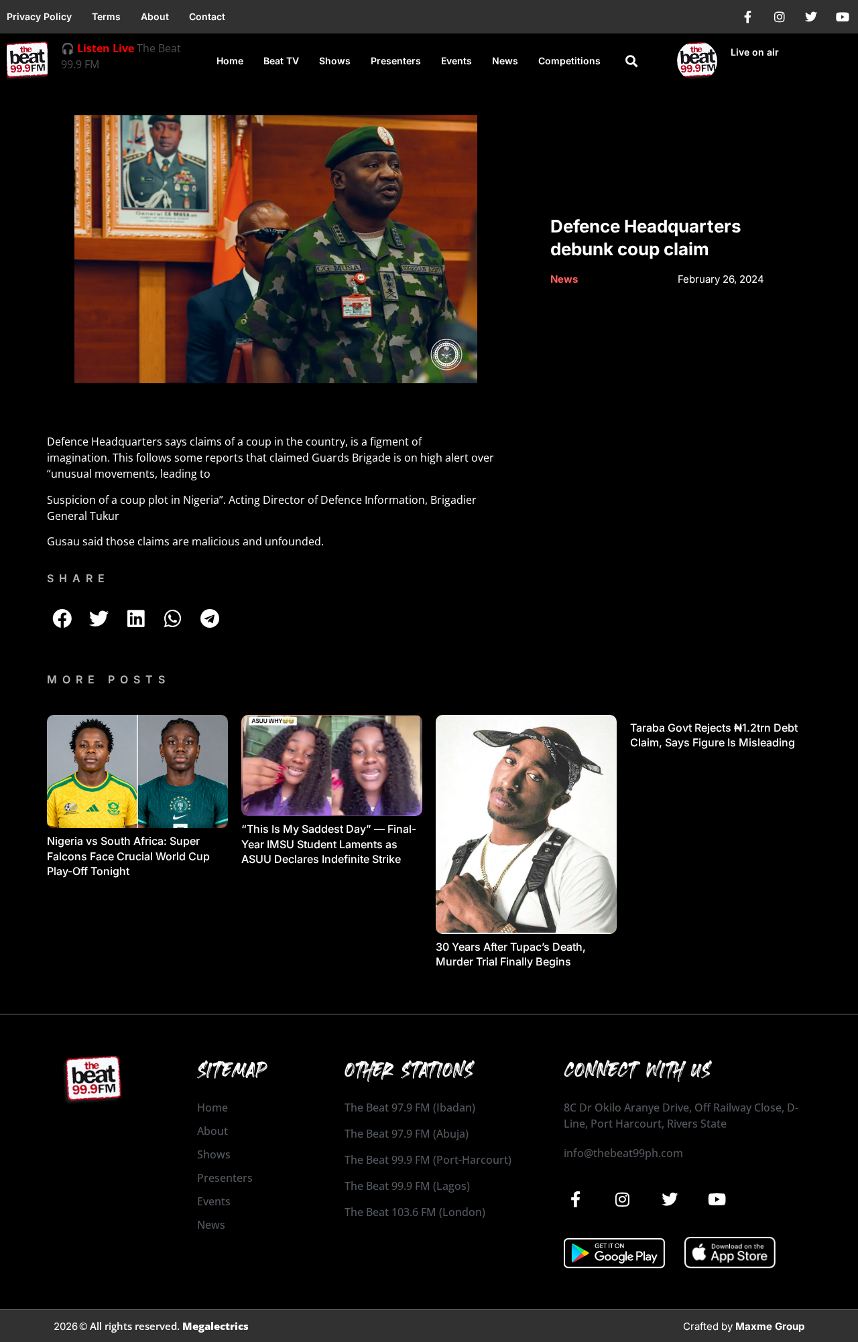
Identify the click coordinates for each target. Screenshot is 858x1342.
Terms (106, 16)
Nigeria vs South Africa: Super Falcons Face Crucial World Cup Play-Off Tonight (128, 856)
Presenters (396, 60)
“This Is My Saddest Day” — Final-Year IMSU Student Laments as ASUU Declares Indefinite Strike (328, 844)
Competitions (569, 60)
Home (230, 60)
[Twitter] (811, 17)
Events (456, 60)
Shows (335, 60)
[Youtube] (843, 17)
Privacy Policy (39, 16)
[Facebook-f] (748, 17)
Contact (207, 16)
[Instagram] (780, 17)
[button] (632, 61)
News (505, 60)
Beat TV (281, 60)
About (155, 16)
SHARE (78, 578)
